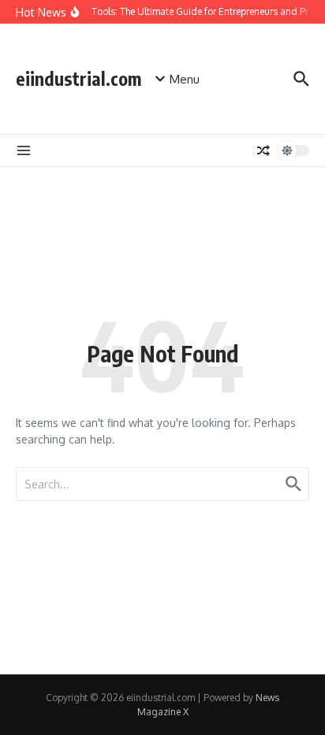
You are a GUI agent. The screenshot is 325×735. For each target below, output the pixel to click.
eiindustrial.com (78, 78)
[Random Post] (263, 150)
